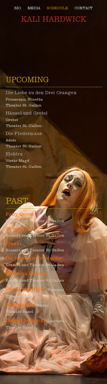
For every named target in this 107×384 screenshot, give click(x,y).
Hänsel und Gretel (27, 113)
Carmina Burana (27, 273)
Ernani (13, 243)
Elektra (14, 154)
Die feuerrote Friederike (34, 258)
